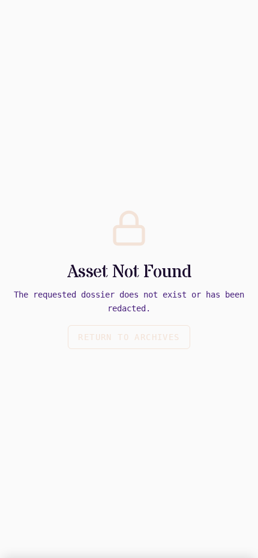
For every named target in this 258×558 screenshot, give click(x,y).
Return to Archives (128, 337)
